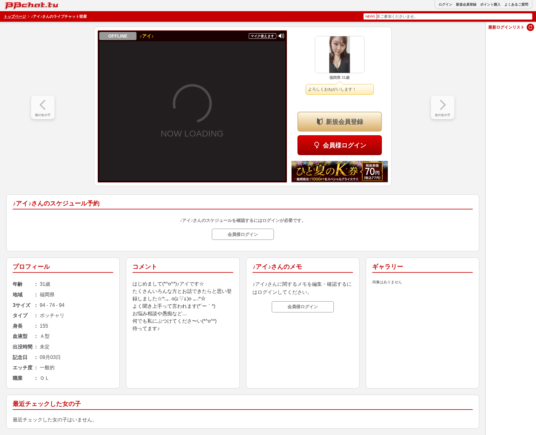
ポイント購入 (490, 4)
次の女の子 (442, 115)
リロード (530, 27)
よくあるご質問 (516, 4)
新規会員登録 (466, 4)
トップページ (15, 16)
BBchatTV (18, 4)
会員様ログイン (344, 145)
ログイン (445, 4)
